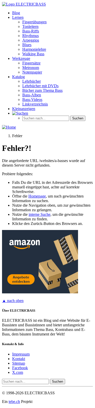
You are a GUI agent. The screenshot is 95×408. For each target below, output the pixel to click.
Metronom (30, 67)
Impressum (21, 354)
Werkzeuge (21, 58)
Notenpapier (32, 72)
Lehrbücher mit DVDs (40, 86)
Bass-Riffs (30, 31)
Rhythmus (30, 35)
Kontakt (18, 359)
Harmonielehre (34, 49)
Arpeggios (30, 40)
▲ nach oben (13, 300)
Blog (16, 13)
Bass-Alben (31, 95)
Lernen (18, 17)
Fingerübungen (34, 22)
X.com (17, 372)
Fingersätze (31, 63)
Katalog (18, 77)
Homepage (37, 196)
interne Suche (39, 214)
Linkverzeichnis (35, 104)
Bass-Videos (32, 99)
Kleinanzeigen (23, 109)
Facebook (20, 368)
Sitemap (18, 363)
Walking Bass (33, 54)
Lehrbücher (31, 81)
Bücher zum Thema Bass (42, 90)
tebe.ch (14, 401)
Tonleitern (30, 26)
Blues (26, 45)
